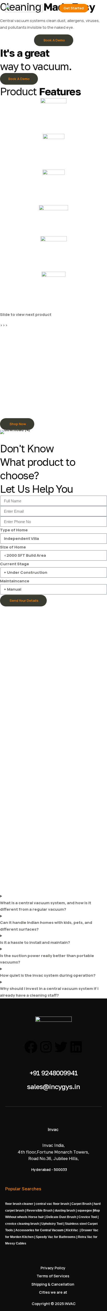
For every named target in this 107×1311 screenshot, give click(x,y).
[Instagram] (45, 1046)
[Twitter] (61, 1046)
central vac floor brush (52, 1204)
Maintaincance (14, 581)
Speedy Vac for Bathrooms (56, 1237)
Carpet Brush (81, 1204)
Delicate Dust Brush (61, 1217)
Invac (53, 1129)
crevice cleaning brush (22, 1224)
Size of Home (13, 547)
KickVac (72, 1230)
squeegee (84, 1210)
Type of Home (14, 530)
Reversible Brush (39, 1210)
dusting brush (65, 1210)
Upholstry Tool (52, 1224)
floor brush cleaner (19, 1204)
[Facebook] (30, 1046)
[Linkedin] (76, 1046)
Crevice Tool (87, 1217)
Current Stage (14, 564)
